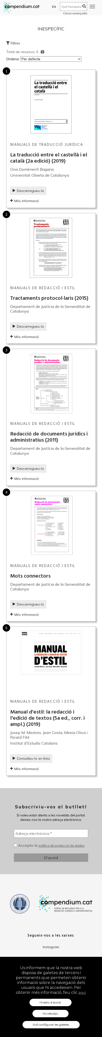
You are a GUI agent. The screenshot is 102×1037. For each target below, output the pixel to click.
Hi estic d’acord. (50, 1002)
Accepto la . (51, 845)
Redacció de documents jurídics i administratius (49, 437)
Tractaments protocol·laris (49, 298)
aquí (82, 992)
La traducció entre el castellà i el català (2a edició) (48, 158)
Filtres (15, 43)
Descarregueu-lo (30, 191)
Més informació (26, 201)
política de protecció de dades (61, 846)
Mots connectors (30, 576)
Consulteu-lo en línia (33, 758)
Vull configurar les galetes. (51, 1024)
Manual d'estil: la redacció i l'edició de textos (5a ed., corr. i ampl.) (47, 718)
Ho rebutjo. (50, 1013)
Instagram (51, 947)
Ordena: (13, 59)
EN (54, 7)
